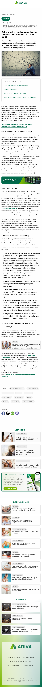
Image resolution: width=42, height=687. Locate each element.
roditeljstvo (15, 401)
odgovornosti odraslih (9, 209)
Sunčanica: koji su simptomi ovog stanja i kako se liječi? (23, 543)
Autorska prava (28, 657)
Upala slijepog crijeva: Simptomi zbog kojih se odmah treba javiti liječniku (25, 508)
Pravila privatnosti (14, 666)
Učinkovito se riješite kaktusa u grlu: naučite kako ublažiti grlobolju (24, 577)
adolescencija (6, 397)
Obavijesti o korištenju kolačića (21, 661)
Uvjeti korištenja (14, 657)
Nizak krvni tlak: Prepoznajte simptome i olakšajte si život (22, 520)
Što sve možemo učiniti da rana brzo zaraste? (25, 531)
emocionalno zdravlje (17, 388)
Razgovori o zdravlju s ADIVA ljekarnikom (22, 618)
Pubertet (13, 14)
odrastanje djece (7, 393)
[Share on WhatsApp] (12, 413)
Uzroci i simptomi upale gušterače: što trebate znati (25, 589)
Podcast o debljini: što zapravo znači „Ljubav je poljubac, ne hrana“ (25, 629)
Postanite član (10, 489)
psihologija (28, 393)
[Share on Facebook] (3, 413)
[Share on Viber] (17, 413)
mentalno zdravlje (28, 401)
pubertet (18, 393)
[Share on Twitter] (8, 413)
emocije (29, 397)
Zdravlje (4, 14)
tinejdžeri (5, 401)
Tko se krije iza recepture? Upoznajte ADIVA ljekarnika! (25, 606)
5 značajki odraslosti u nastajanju (15, 93)
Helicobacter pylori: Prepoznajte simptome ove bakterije (23, 554)
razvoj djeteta (19, 397)
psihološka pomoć (32, 388)
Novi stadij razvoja (11, 89)
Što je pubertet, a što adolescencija (16, 86)
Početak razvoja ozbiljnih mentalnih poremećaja (20, 97)
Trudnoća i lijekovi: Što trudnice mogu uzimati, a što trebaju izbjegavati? (25, 566)
